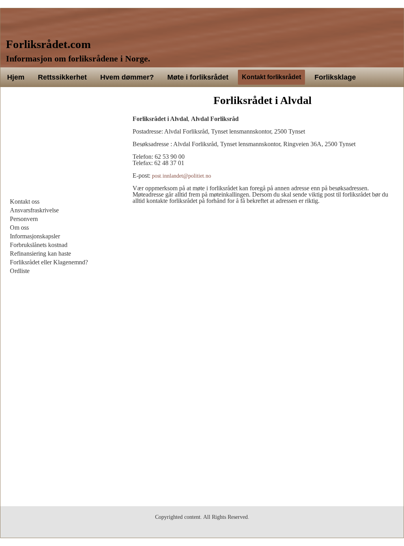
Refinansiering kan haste (40, 253)
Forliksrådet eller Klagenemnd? (49, 262)
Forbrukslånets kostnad (38, 244)
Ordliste (20, 270)
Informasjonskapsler (35, 236)
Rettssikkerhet (62, 77)
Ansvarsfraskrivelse (34, 210)
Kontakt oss (24, 201)
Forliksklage (335, 77)
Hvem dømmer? (127, 77)
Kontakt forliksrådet (271, 77)
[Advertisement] (62, 144)
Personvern (24, 218)
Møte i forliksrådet (197, 77)
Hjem (15, 77)
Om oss (19, 227)
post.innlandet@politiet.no (181, 176)
